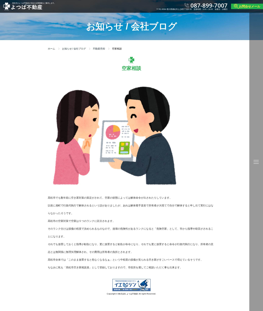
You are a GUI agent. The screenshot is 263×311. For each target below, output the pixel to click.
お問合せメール (249, 6)
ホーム (51, 48)
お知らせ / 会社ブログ (74, 48)
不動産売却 (99, 48)
